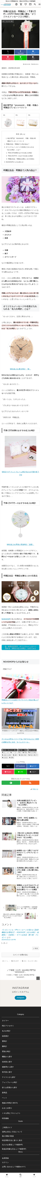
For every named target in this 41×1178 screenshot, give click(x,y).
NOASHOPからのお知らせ (14, 162)
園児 (16, 755)
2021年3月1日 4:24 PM (9, 939)
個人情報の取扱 (8, 1136)
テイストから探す (8, 1077)
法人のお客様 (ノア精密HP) (12, 1145)
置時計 (4, 1041)
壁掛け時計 (23, 755)
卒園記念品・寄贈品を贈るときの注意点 (21, 159)
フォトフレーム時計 (9, 1082)
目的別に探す (7, 1062)
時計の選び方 (34, 755)
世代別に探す (7, 1072)
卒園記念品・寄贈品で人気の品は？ (17, 144)
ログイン (5, 1162)
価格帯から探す (8, 1067)
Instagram (20, 998)
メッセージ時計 (16, 752)
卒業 (25, 752)
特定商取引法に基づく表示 (12, 1140)
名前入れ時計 (7, 755)
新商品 (4, 1093)
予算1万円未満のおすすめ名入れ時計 (20, 153)
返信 (36, 948)
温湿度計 (5, 1036)
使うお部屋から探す (9, 1087)
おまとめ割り (7, 1108)
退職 (12, 757)
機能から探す (7, 1057)
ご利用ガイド (7, 1127)
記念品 (6, 757)
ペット (4, 1098)
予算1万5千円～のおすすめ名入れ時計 (20, 156)
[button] (33, 57)
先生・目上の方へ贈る (10, 750)
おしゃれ (6, 752)
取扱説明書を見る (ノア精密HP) (14, 1149)
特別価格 (5, 1118)
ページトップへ (38, 978)
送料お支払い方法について (12, 1132)
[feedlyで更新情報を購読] (11, 783)
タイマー (5, 1021)
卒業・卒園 (23, 750)
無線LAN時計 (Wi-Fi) (10, 1103)
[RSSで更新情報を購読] (30, 783)
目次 (17, 134)
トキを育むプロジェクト (11, 1113)
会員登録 (5, 1158)
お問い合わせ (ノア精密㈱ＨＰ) (13, 1167)
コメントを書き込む (20, 955)
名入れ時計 (33, 750)
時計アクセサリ (8, 1026)
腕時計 (4, 1046)
